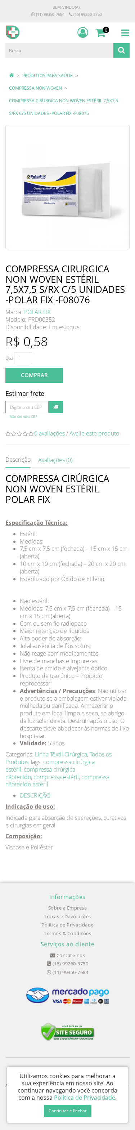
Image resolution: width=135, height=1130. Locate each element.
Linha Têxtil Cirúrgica (61, 754)
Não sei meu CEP (23, 416)
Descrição (18, 460)
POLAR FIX (37, 312)
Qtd (9, 358)
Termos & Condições (67, 933)
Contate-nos (70, 955)
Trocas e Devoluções (67, 916)
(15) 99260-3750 (87, 14)
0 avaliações (49, 433)
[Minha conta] (82, 32)
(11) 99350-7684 (49, 14)
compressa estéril (56, 777)
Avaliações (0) (55, 460)
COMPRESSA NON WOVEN (35, 88)
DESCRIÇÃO (35, 795)
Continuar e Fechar (68, 1111)
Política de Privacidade (67, 924)
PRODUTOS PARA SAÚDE (47, 75)
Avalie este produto (94, 433)
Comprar (34, 375)
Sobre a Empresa (67, 908)
